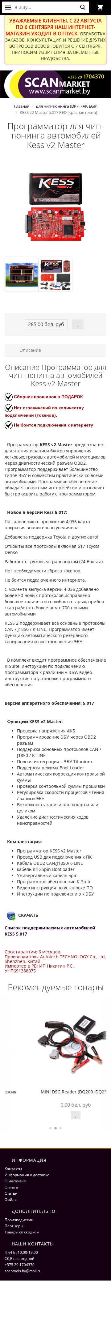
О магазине (15, 1181)
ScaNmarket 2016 (20, 1302)
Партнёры (14, 1226)
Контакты (13, 1168)
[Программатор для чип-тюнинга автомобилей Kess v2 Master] (55, 207)
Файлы (11, 1199)
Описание (29, 350)
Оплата (11, 1187)
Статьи (11, 1193)
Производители (19, 1219)
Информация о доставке (27, 1174)
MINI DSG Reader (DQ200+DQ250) (55, 1092)
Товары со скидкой (22, 1232)
